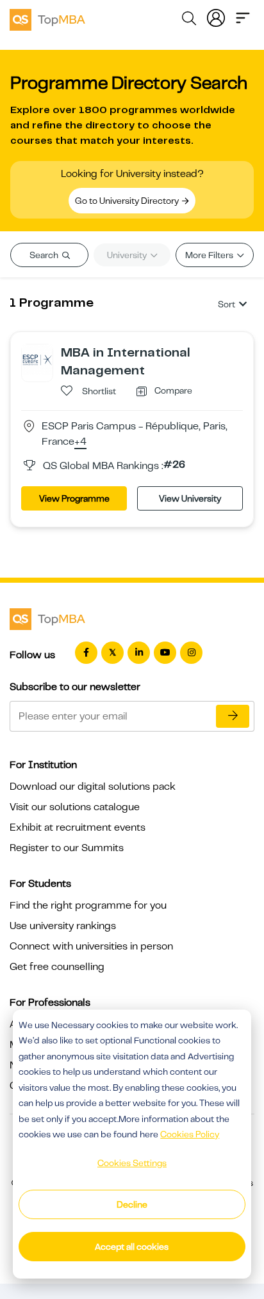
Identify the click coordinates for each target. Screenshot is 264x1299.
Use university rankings (63, 925)
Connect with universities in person (91, 946)
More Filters (210, 255)
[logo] (47, 18)
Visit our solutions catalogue (75, 807)
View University (190, 498)
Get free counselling (57, 966)
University (128, 255)
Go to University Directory (128, 200)
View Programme (74, 498)
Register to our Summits (67, 848)
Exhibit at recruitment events (77, 827)
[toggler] (243, 17)
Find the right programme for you (88, 905)
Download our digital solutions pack (93, 786)
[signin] (215, 17)
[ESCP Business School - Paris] (37, 359)
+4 (80, 442)
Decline (132, 1204)
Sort (226, 304)
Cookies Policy (189, 1134)
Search (44, 255)
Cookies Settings (132, 1163)
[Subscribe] (232, 716)
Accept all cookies (132, 1246)
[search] (189, 20)
